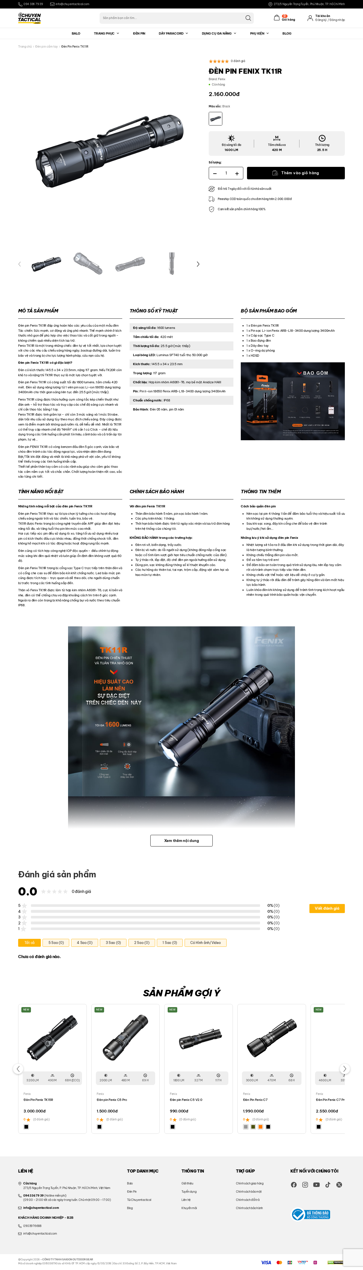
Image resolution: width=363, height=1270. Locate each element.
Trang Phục (104, 33)
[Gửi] (248, 17)
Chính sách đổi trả (247, 1200)
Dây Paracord (171, 33)
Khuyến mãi (189, 1208)
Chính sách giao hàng (249, 1183)
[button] (19, 264)
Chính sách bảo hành (249, 1208)
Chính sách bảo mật (248, 1192)
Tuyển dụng (189, 1192)
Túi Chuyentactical (139, 1200)
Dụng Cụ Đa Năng (217, 33)
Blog (286, 33)
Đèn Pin (139, 33)
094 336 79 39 (33, 4)
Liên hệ (186, 1200)
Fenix (221, 79)
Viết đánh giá (327, 908)
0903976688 (32, 1226)
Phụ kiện (257, 33)
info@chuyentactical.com (72, 4)
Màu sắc (215, 106)
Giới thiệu (187, 1183)
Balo (76, 33)
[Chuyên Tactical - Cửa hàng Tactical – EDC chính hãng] (29, 18)
